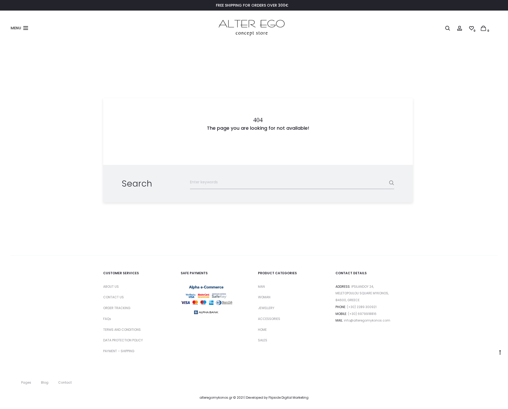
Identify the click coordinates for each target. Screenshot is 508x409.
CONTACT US (113, 297)
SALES (262, 340)
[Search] (447, 28)
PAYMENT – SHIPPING (118, 351)
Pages (26, 382)
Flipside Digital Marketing (289, 397)
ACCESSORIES (269, 319)
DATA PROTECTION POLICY (123, 340)
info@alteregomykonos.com (367, 320)
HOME (262, 329)
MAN (261, 286)
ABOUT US (111, 286)
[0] (483, 28)
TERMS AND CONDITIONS (122, 329)
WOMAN (264, 297)
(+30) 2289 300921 (362, 307)
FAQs (107, 319)
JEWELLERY (266, 308)
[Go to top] (500, 352)
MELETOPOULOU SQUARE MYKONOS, (362, 293)
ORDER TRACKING (116, 308)
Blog (44, 382)
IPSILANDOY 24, (362, 286)
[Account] (459, 28)
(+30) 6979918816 (362, 314)
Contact (65, 382)
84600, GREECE (347, 300)
